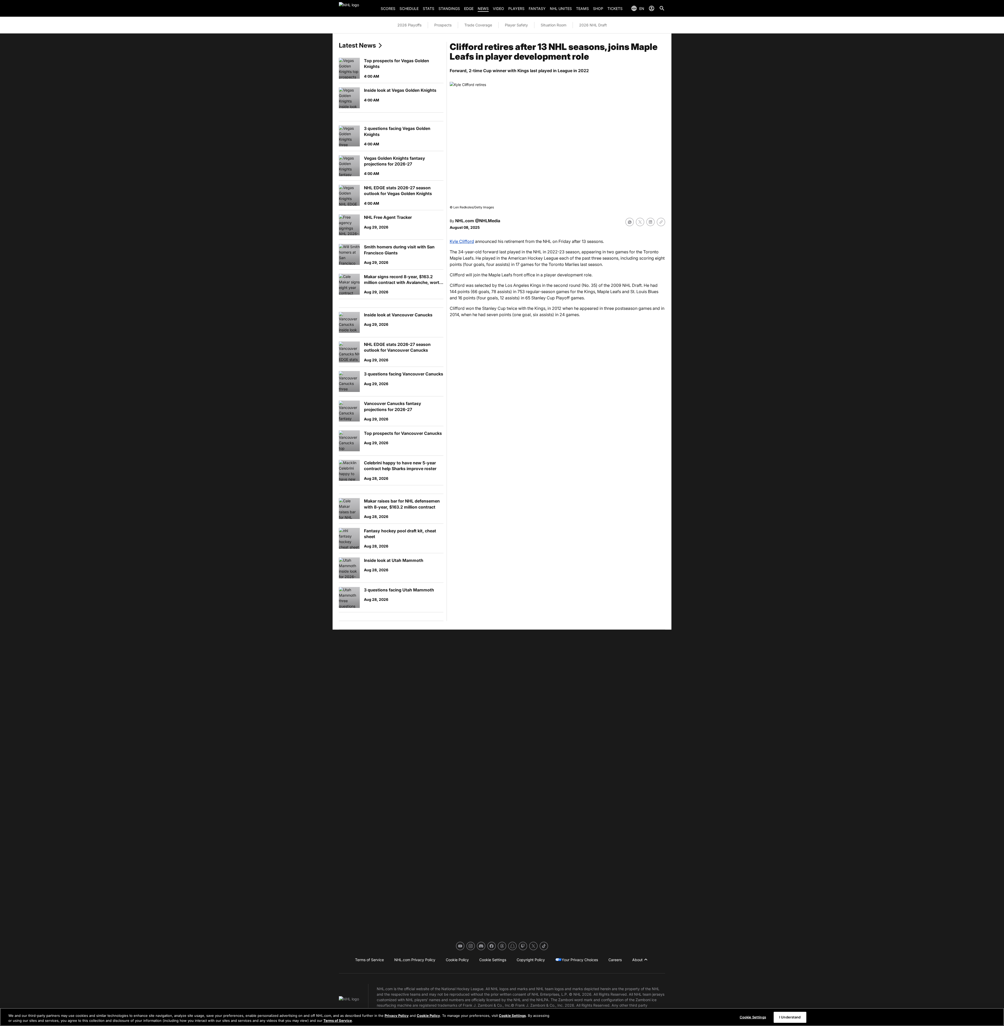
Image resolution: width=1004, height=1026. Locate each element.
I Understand (790, 1017)
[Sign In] (651, 8)
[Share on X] (640, 222)
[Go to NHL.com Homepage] (357, 8)
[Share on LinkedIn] (650, 222)
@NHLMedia (487, 220)
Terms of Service (337, 1020)
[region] (502, 1017)
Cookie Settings (512, 1015)
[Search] (662, 8)
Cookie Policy (428, 1015)
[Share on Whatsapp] (629, 222)
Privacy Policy (397, 1015)
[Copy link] (661, 222)
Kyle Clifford (462, 241)
